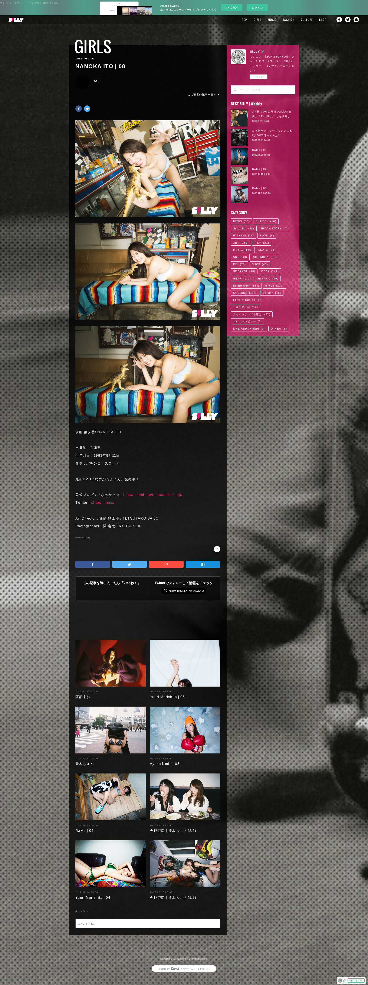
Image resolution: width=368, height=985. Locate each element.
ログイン (257, 8)
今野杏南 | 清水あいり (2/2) (173, 830)
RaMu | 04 (84, 830)
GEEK (270, 271)
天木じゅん (84, 764)
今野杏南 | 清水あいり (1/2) (173, 897)
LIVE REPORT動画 (249, 328)
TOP (244, 19)
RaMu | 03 (259, 188)
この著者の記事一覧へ (202, 94)
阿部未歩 (82, 697)
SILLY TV (266, 221)
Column (272, 292)
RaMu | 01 (259, 149)
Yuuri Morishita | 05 (167, 697)
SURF (240, 257)
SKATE (267, 249)
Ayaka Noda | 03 (165, 764)
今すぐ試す (232, 7)
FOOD (267, 235)
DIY (239, 264)
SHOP (322, 19)
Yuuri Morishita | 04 (92, 897)
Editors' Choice (248, 299)
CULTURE (307, 19)
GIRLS (258, 19)
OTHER (279, 328)
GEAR (242, 278)
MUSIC (272, 19)
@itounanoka (102, 502)
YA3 (96, 81)
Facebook (339, 19)
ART (241, 242)
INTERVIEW (246, 285)
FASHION (289, 19)
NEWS (241, 221)
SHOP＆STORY (274, 228)
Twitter (348, 19)
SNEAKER (244, 271)
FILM (261, 242)
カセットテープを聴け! (251, 314)
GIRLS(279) (82, 537)
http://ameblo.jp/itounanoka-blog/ (152, 495)
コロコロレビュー (247, 321)
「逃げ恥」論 (245, 307)
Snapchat (356, 19)
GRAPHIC (267, 278)
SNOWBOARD (266, 257)
